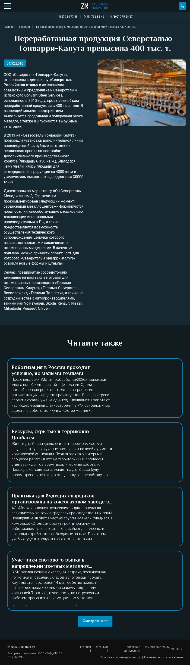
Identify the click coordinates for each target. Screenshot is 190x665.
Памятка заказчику (156, 647)
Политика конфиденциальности (120, 657)
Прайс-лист (100, 647)
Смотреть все (95, 621)
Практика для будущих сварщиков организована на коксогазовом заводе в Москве (60, 502)
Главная (9, 26)
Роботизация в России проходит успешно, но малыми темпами (51, 371)
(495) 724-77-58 (182, 6)
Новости (24, 26)
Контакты (177, 648)
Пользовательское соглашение (163, 657)
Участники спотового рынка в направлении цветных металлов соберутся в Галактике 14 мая (50, 566)
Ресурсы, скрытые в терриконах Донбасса (51, 435)
